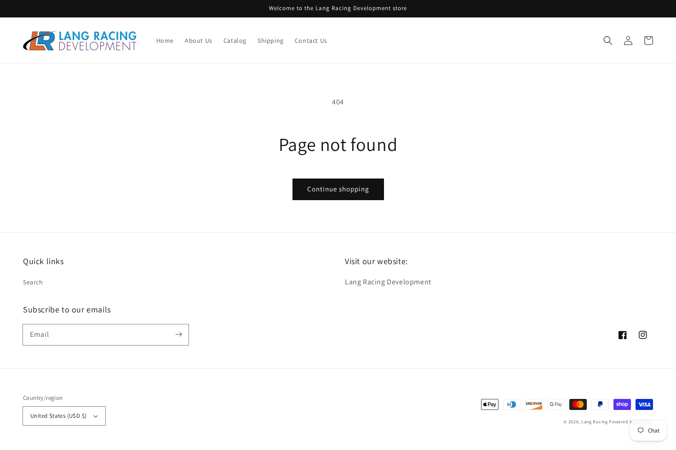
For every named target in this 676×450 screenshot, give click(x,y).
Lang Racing (594, 422)
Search (33, 282)
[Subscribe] (178, 334)
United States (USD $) (58, 416)
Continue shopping (338, 189)
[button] (608, 40)
